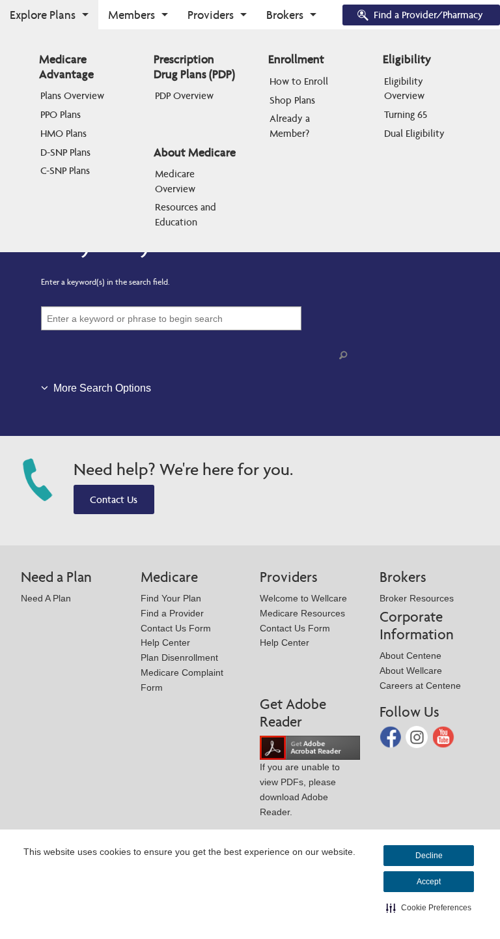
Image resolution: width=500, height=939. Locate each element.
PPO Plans (60, 114)
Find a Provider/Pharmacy (428, 14)
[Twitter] (418, 736)
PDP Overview (184, 95)
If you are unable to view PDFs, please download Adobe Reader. (300, 789)
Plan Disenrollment (179, 657)
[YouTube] (443, 736)
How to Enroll (299, 81)
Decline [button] (429, 855)
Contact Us (113, 499)
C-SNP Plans (65, 170)
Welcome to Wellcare (303, 598)
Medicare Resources (302, 613)
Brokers (284, 14)
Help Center (165, 642)
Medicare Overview (176, 180)
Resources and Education (187, 214)
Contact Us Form (176, 628)
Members (131, 14)
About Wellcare (411, 670)
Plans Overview (72, 95)
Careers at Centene (420, 685)
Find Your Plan (171, 598)
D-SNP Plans (65, 152)
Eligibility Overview (405, 88)
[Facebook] (392, 736)
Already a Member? (291, 125)
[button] (428, 907)
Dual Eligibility (414, 133)
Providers (211, 14)
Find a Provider (172, 613)
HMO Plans (63, 133)
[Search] (345, 355)
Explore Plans (43, 14)
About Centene (410, 655)
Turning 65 (405, 114)
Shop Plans (292, 100)
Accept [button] (429, 881)
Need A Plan (46, 598)
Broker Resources (417, 598)
